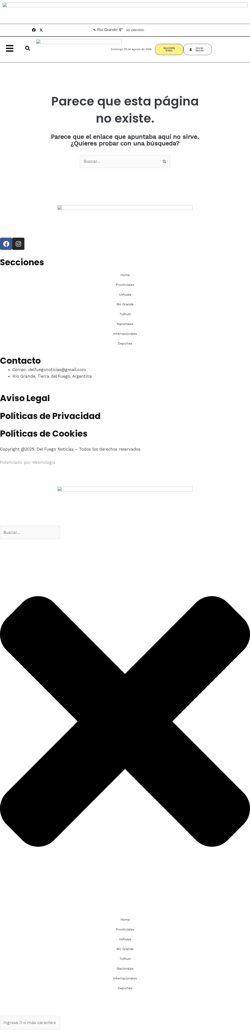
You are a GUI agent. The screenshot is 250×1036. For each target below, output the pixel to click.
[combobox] (30, 532)
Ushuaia (125, 294)
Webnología (43, 462)
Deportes (125, 343)
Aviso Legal (25, 398)
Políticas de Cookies (44, 434)
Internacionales (125, 334)
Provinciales (125, 285)
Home (125, 275)
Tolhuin (125, 314)
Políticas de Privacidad (50, 416)
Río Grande (125, 304)
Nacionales (125, 324)
